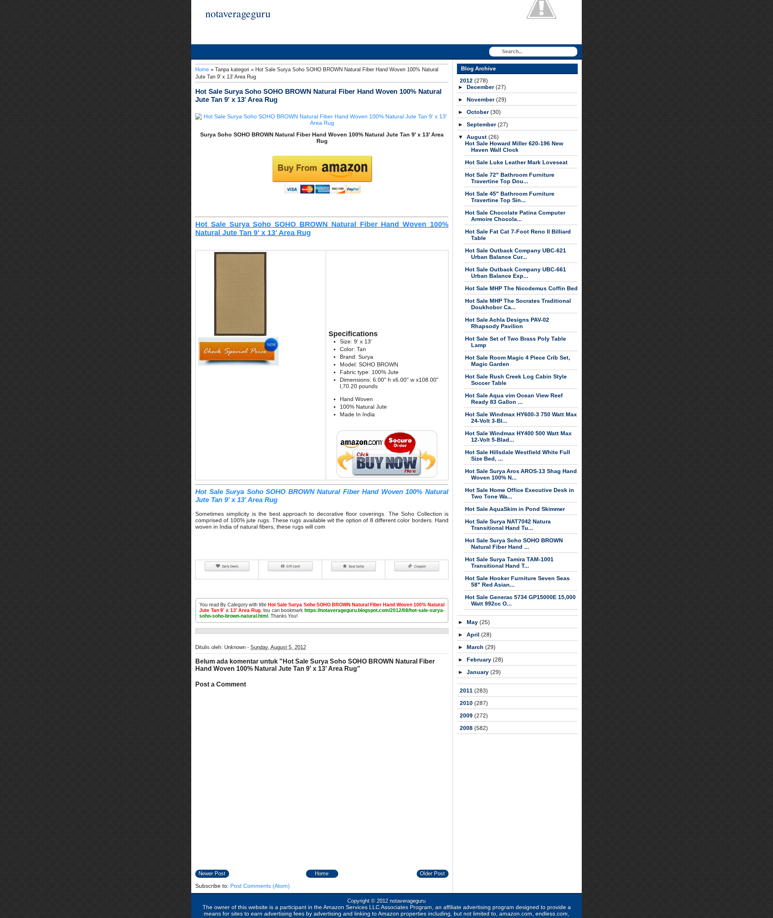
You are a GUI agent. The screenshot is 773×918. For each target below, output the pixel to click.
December (481, 87)
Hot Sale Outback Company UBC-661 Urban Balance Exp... (515, 272)
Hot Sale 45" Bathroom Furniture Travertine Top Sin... (509, 196)
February (480, 659)
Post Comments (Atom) (260, 886)
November (481, 99)
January (478, 672)
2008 (467, 728)
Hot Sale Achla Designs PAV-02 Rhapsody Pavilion (507, 322)
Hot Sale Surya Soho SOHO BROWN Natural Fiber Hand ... (514, 543)
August (477, 137)
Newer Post (211, 873)
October (478, 112)
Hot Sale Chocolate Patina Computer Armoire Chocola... (515, 215)
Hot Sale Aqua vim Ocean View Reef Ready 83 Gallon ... (514, 398)
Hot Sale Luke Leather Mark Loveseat (516, 162)
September (482, 124)
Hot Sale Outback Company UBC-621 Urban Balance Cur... (515, 253)
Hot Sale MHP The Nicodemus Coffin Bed (521, 288)
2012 (467, 80)
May (473, 622)
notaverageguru (238, 13)
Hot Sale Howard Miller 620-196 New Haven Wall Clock (514, 146)
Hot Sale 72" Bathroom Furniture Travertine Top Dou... (509, 178)
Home (202, 69)
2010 (467, 703)
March (476, 647)
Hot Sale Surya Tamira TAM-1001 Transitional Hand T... (509, 562)
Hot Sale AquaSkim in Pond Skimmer (515, 509)
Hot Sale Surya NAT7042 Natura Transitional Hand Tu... (508, 524)
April (474, 634)
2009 (467, 715)
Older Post (432, 873)
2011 (467, 690)
